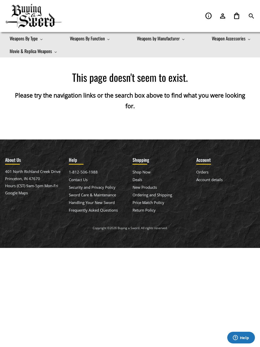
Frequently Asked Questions (93, 210)
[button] (251, 16)
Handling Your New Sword (92, 202)
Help (209, 16)
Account (222, 16)
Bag (236, 16)
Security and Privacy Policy (92, 187)
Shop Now (142, 172)
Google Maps (16, 192)
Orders (202, 172)
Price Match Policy (148, 202)
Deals (137, 179)
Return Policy (144, 210)
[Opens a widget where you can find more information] (241, 338)
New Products (145, 187)
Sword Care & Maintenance (92, 194)
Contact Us (78, 179)
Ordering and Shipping (152, 194)
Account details (209, 179)
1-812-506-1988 (83, 172)
